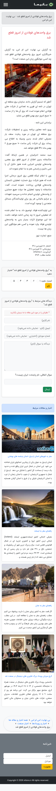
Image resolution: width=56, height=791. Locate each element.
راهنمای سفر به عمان (43, 605)
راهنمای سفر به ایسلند (43, 531)
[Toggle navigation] (6, 5)
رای (48, 285)
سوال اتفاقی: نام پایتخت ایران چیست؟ (33, 375)
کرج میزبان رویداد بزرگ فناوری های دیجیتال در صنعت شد (28, 676)
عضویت (47, 766)
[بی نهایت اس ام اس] (43, 4)
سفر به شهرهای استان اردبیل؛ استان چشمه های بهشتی (30, 456)
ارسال (47, 389)
